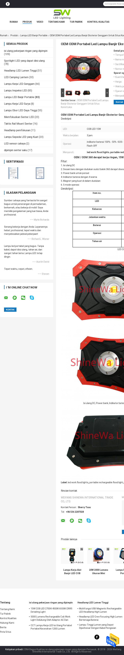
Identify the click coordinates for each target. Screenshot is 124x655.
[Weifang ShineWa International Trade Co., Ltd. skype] (34, 298)
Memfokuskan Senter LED (19, 117)
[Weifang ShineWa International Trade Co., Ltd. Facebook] (8, 4)
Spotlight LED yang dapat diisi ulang (24, 60)
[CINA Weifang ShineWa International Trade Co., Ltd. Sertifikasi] (13, 173)
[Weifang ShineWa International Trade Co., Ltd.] (62, 14)
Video (40, 22)
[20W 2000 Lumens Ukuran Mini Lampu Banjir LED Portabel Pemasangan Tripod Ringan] (98, 555)
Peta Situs (5, 632)
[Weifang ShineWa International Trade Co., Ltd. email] (8, 298)
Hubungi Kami (7, 623)
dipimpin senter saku (15, 150)
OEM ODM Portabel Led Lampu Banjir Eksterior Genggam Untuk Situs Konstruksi (84, 103)
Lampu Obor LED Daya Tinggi (20, 110)
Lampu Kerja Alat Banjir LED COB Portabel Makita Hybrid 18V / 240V (72, 572)
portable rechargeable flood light (106, 482)
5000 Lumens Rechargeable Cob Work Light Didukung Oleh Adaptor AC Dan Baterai (50, 618)
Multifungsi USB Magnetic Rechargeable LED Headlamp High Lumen (100, 610)
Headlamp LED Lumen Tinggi (20, 70)
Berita (3, 627)
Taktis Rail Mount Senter (18, 123)
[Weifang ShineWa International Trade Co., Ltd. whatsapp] (17, 298)
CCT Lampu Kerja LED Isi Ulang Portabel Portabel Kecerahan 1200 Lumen (51, 627)
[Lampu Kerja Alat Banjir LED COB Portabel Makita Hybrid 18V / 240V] (72, 555)
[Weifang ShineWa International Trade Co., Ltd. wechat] (25, 298)
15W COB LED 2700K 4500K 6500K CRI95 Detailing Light (51, 610)
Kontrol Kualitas (98, 22)
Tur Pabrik (76, 22)
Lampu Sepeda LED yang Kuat (21, 136)
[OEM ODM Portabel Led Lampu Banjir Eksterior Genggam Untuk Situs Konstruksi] (83, 68)
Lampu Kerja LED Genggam (19, 83)
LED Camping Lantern (16, 77)
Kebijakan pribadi (14, 649)
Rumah (14, 22)
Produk (27, 22)
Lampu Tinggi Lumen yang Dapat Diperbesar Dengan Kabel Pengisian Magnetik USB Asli (97, 626)
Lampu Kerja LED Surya (17, 103)
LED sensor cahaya (15, 143)
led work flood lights (78, 482)
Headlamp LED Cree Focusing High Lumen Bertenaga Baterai (100, 618)
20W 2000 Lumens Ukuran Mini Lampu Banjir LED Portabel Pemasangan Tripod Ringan (98, 572)
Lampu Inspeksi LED (15, 90)
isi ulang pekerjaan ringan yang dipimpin (25, 50)
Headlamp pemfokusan (17, 130)
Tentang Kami (56, 22)
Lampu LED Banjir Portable (33, 35)
